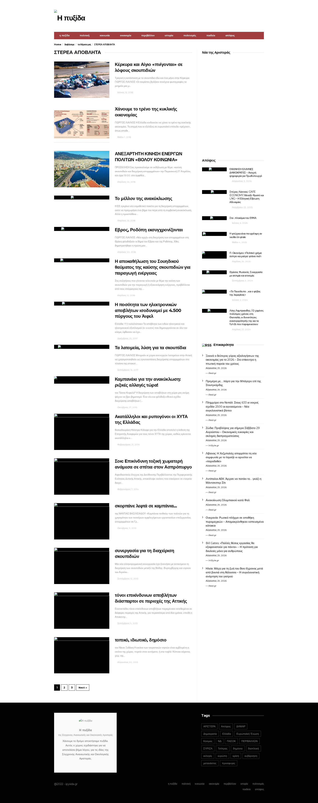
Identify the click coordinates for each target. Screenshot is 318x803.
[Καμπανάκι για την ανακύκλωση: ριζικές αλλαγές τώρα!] (81, 380)
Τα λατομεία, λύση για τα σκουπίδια (150, 347)
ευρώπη (222, 756)
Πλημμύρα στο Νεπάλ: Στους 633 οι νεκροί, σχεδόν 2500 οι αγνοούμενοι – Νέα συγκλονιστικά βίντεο (232, 406)
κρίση (236, 756)
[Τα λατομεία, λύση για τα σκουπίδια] (81, 347)
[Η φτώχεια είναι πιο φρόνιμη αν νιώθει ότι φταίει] (214, 234)
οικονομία (125, 35)
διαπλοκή (253, 748)
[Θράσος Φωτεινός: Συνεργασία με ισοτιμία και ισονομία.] (214, 272)
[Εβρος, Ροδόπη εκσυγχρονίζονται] (81, 229)
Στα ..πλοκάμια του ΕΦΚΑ (242, 218)
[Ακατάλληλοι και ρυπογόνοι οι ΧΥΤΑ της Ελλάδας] (81, 432)
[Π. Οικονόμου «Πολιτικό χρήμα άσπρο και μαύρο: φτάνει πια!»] (214, 255)
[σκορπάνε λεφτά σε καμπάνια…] (81, 521)
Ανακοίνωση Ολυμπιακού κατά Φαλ (228, 500)
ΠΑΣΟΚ (231, 741)
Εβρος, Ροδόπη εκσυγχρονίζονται (149, 229)
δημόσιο (238, 748)
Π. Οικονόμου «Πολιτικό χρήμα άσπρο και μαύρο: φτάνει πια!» (245, 254)
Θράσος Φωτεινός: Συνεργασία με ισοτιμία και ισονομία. (245, 273)
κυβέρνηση (251, 756)
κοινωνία (105, 35)
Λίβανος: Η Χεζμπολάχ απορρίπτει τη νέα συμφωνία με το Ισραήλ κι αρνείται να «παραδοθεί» (231, 457)
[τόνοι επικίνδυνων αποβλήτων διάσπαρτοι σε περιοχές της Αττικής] (81, 610)
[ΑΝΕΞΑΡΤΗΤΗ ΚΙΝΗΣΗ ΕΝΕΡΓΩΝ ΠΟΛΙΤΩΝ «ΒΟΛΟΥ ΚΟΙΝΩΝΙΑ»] (81, 169)
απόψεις (230, 35)
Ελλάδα (226, 733)
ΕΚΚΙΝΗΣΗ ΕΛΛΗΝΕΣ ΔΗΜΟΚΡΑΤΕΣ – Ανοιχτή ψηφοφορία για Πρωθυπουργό (245, 172)
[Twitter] (261, 4)
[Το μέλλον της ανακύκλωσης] (81, 197)
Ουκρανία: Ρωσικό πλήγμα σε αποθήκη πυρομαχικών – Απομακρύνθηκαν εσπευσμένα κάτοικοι (235, 521)
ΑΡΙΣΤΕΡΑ (209, 726)
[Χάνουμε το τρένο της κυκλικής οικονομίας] (81, 124)
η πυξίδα (64, 35)
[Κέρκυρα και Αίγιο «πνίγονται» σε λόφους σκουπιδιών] (81, 80)
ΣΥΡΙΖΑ (207, 748)
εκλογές (207, 756)
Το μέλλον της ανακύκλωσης (143, 198)
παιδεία (210, 35)
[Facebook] (257, 4)
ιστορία (169, 35)
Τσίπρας (222, 748)
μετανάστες (209, 763)
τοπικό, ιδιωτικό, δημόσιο (140, 640)
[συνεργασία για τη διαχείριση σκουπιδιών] (81, 566)
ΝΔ (219, 741)
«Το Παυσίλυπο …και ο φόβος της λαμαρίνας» (244, 293)
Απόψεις (226, 726)
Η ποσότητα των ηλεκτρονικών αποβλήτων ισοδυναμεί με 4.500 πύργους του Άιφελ (148, 310)
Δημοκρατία (210, 733)
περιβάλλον (147, 35)
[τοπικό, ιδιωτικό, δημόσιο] (81, 655)
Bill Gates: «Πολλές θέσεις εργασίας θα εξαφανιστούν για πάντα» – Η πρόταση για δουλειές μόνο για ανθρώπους (232, 547)
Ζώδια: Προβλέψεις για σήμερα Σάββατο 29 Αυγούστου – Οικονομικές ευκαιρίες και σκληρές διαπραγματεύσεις (233, 432)
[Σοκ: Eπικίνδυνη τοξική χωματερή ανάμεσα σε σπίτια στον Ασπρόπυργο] (81, 476)
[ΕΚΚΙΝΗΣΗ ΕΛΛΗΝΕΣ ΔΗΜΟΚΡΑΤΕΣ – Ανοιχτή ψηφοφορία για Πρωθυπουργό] (214, 169)
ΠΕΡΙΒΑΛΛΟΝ (249, 741)
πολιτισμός (189, 35)
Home (57, 44)
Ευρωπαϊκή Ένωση (247, 733)
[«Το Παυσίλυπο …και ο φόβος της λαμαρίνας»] (214, 292)
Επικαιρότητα (223, 345)
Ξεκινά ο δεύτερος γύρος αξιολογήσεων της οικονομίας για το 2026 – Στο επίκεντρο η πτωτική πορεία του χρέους (232, 359)
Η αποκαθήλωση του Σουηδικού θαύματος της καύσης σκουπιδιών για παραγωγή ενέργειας (152, 267)
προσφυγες (228, 763)
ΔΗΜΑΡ (240, 726)
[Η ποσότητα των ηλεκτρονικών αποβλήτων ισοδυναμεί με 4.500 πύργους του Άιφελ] (81, 304)
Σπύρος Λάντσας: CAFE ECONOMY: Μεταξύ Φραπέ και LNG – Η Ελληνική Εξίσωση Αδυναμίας (246, 197)
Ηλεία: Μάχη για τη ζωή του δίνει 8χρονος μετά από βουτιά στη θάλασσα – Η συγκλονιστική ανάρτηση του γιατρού (234, 572)
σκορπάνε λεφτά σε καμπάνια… (146, 506)
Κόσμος (207, 741)
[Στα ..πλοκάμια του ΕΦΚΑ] (214, 218)
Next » (83, 687)
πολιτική (84, 35)
